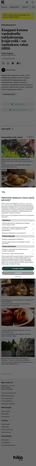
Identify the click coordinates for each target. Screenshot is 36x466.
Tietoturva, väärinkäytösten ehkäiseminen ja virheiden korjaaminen (15, 250)
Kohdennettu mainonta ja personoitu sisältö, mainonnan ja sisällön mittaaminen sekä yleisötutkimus (15, 228)
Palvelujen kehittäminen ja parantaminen (14, 233)
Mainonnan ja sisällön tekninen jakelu (13, 253)
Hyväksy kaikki (18, 268)
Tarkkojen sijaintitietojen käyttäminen (13, 239)
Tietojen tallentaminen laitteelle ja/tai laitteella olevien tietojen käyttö (16, 224)
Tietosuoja (18, 277)
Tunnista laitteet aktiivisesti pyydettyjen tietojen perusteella (16, 242)
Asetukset (18, 273)
